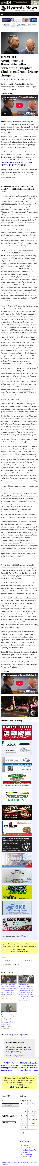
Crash (6, 1034)
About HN (27, 1147)
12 (33, 1115)
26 (33, 1123)
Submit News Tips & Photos (30, 1151)
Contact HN (27, 1156)
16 (22, 1119)
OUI (16, 1034)
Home (25, 1145)
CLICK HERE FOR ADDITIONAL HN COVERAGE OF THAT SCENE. (16, 163)
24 (26, 1123)
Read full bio (16, 1052)
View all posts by (16, 1056)
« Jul (22, 1133)
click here (23, 936)
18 (29, 1119)
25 (29, 1123)
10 (26, 1115)
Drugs (11, 1034)
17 (26, 1119)
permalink (24, 1034)
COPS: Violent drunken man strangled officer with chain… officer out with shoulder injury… (29, 1068)
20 (36, 1119)
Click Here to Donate (19, 951)
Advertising (27, 1154)
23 (22, 1123)
